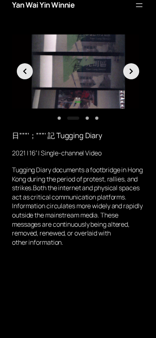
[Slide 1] (59, 118)
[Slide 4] (97, 118)
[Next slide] (131, 71)
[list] (78, 71)
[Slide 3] (87, 118)
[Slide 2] (73, 118)
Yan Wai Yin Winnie (43, 5)
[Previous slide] (25, 71)
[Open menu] (139, 5)
